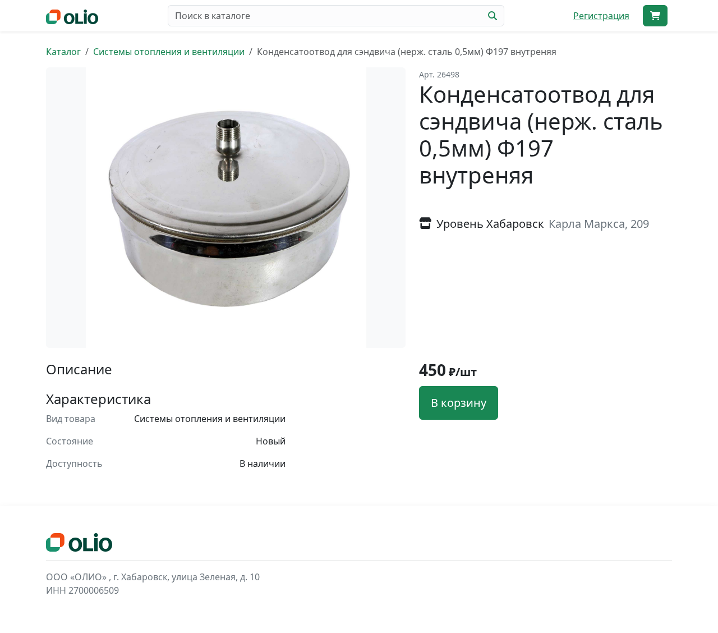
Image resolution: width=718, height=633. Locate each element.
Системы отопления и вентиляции (169, 51)
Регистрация (601, 16)
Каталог (63, 51)
